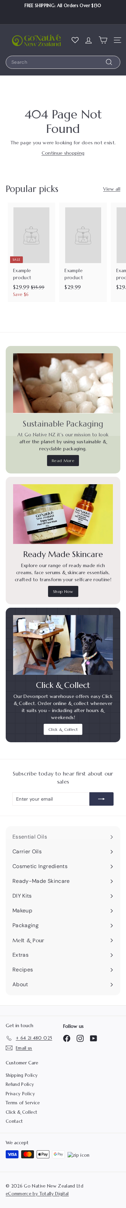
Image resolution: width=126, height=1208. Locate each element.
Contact (14, 1121)
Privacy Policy (20, 1094)
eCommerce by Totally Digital (37, 1194)
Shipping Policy (22, 1075)
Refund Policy (20, 1084)
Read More (63, 460)
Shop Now (63, 591)
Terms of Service (23, 1103)
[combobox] (63, 62)
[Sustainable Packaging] (63, 383)
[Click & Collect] (63, 645)
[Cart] (103, 40)
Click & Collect (63, 729)
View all (111, 189)
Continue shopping (63, 153)
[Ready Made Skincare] (63, 514)
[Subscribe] (101, 799)
